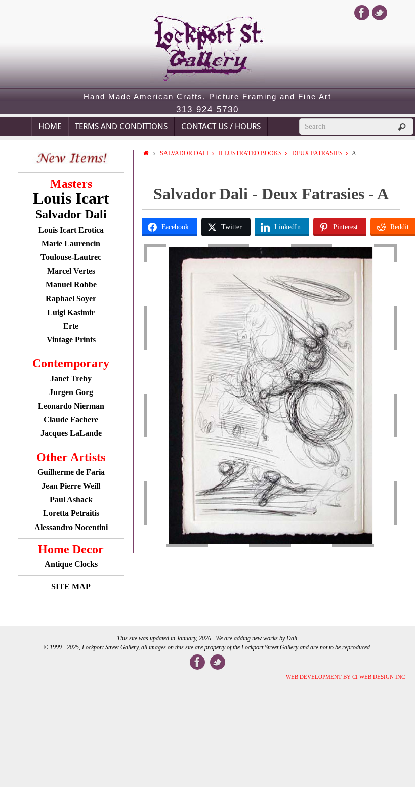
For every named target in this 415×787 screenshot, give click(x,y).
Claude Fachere (71, 419)
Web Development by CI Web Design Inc (345, 677)
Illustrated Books (250, 153)
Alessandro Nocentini (71, 527)
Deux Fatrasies (317, 153)
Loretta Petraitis (71, 513)
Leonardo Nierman (71, 406)
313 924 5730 (207, 109)
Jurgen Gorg (71, 392)
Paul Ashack (71, 499)
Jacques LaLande (71, 433)
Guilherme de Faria (71, 472)
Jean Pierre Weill (71, 486)
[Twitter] (379, 12)
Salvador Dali (184, 153)
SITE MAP (71, 586)
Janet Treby (71, 378)
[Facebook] (361, 12)
